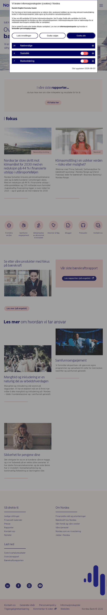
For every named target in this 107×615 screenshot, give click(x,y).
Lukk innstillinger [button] (24, 36)
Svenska (27, 8)
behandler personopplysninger (24, 28)
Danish (14, 8)
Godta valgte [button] (52, 36)
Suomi (34, 8)
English (21, 8)
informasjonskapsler (68, 27)
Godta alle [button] (81, 36)
